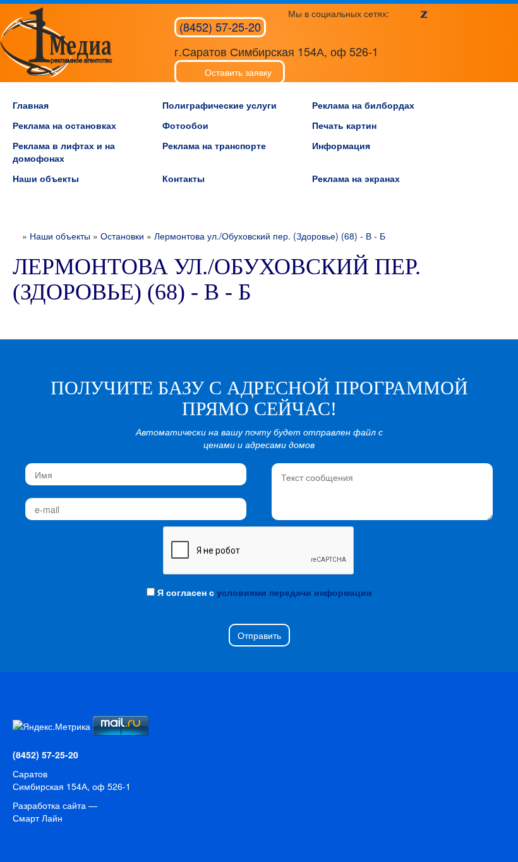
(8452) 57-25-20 (220, 26)
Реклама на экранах (356, 178)
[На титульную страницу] (22, 709)
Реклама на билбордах (363, 105)
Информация (341, 145)
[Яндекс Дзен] (424, 13)
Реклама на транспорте (214, 145)
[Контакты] (63, 709)
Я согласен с (263, 592)
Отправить (259, 635)
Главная (31, 105)
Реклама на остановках (64, 125)
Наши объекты (46, 178)
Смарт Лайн (38, 817)
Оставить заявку (238, 72)
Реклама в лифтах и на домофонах (64, 151)
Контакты (183, 178)
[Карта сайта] (42, 709)
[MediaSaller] (56, 42)
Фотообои (185, 125)
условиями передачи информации (294, 592)
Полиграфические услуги (219, 105)
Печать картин (344, 125)
